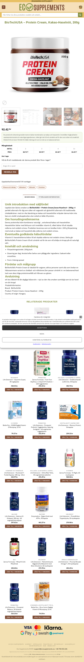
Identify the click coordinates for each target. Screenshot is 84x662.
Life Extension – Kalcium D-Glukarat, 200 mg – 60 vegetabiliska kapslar (14, 518)
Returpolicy (58, 644)
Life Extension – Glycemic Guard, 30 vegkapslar (14, 381)
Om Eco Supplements (16, 644)
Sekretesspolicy (46, 344)
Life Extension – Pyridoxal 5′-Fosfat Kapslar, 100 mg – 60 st (14, 474)
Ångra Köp (51, 646)
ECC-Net (58, 654)
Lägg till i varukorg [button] (14, 389)
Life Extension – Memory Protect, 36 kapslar (69, 426)
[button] (81, 317)
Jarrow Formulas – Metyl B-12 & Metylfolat (14, 563)
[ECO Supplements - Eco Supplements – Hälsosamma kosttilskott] (42, 7)
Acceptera (42, 328)
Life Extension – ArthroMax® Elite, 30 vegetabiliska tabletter (42, 474)
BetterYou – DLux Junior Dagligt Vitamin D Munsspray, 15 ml (42, 608)
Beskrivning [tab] (30, 197)
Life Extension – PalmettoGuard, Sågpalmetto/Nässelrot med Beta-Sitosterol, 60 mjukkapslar (42, 564)
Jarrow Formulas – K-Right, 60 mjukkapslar (69, 474)
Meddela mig (10, 172)
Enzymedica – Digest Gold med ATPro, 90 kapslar (42, 517)
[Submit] (80, 15)
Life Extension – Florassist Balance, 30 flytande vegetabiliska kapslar (14, 609)
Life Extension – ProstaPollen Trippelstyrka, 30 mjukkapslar (70, 517)
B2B (44, 646)
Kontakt (28, 644)
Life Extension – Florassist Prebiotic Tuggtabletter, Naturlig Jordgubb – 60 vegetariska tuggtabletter (42, 428)
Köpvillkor (37, 644)
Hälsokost (22, 187)
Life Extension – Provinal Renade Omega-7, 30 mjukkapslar (69, 563)
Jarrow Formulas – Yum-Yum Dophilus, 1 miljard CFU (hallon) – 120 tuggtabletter (42, 382)
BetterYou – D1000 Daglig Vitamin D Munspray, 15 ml (14, 426)
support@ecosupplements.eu (44, 649)
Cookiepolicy (37, 344)
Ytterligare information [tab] (49, 197)
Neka (42, 334)
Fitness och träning (9, 187)
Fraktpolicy (48, 644)
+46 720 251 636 (61, 649)
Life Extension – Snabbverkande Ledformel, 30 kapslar (70, 381)
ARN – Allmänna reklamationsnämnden (37, 654)
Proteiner (42, 187)
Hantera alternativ (42, 340)
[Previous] (6, 65)
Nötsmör (32, 187)
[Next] (78, 65)
